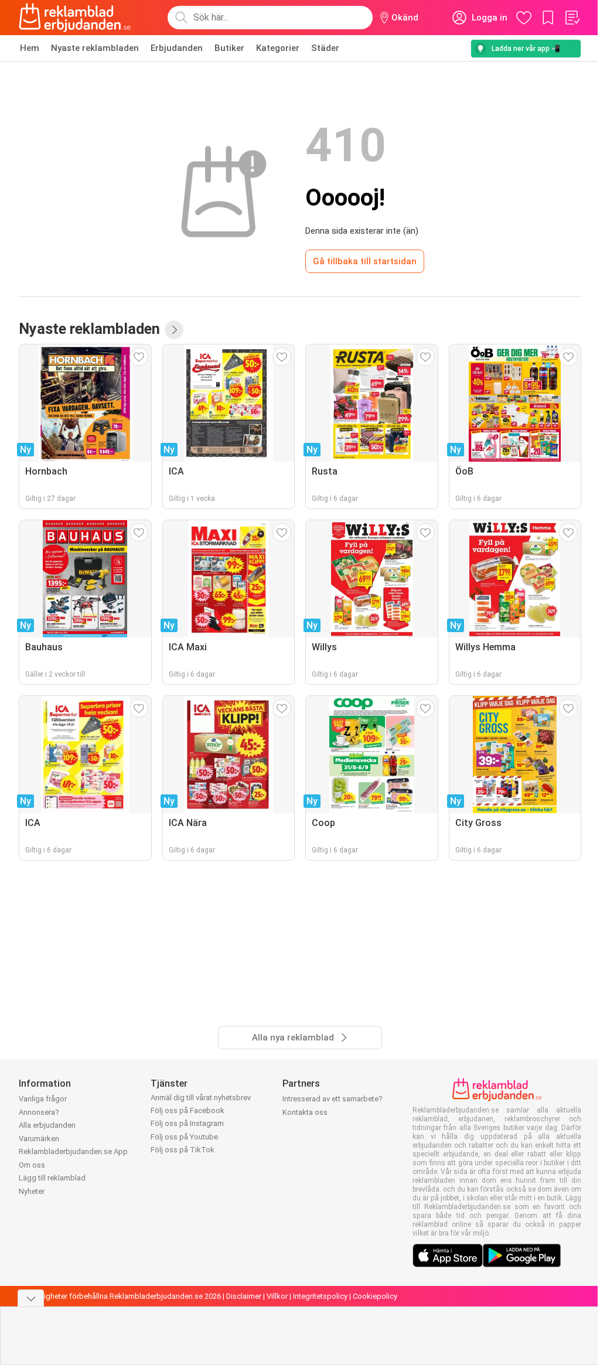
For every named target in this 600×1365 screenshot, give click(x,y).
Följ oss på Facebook (187, 1110)
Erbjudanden (177, 48)
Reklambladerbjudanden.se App (73, 1151)
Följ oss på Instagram (187, 1123)
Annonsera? (39, 1112)
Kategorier (277, 48)
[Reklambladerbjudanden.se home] (75, 17)
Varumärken (39, 1138)
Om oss (32, 1165)
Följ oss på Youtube (184, 1136)
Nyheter (32, 1191)
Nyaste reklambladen (95, 48)
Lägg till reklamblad (52, 1177)
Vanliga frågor (43, 1098)
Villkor (277, 1296)
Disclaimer (243, 1296)
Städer (325, 48)
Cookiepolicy (375, 1296)
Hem (29, 48)
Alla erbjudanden (47, 1125)
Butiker (229, 48)
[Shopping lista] (571, 17)
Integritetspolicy (320, 1296)
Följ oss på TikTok (182, 1149)
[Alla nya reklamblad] (174, 329)
